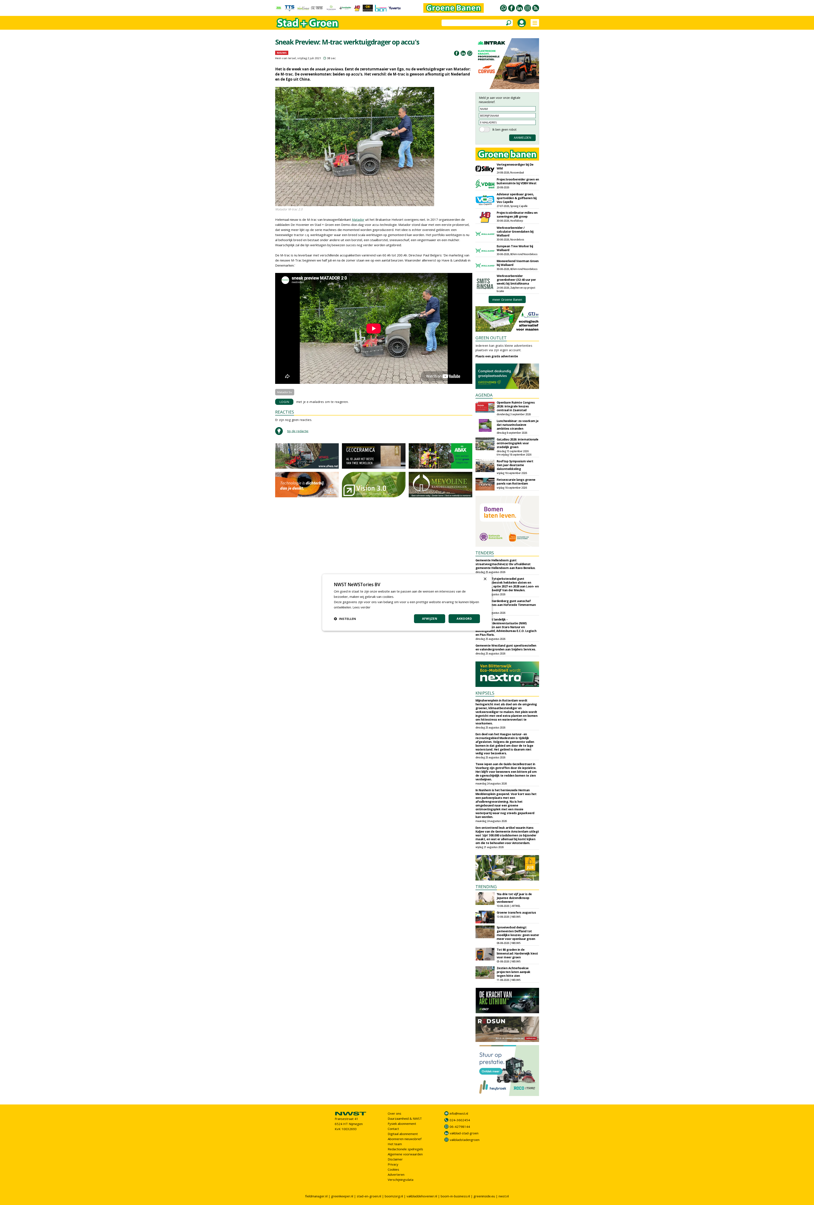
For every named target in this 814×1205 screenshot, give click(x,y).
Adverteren (396, 1174)
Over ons (394, 1113)
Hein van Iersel (285, 58)
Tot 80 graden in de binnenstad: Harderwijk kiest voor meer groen (517, 953)
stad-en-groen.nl (369, 1196)
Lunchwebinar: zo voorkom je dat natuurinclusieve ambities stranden (518, 425)
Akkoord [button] (464, 619)
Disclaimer (395, 1159)
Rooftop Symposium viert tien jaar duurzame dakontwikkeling (515, 465)
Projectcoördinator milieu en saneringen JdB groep (517, 214)
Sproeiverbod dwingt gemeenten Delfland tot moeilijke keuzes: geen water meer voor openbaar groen (518, 933)
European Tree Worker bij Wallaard (515, 248)
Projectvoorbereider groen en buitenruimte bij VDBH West (518, 181)
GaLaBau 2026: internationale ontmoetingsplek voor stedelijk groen (517, 443)
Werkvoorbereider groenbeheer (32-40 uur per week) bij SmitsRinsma (516, 279)
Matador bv (284, 392)
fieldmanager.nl (316, 1196)
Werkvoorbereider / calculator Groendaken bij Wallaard (515, 231)
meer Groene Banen (507, 299)
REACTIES (284, 412)
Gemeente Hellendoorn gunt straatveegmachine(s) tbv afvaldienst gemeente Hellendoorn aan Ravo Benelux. (505, 564)
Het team (395, 1144)
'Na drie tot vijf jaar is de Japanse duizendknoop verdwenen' (514, 898)
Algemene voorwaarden (405, 1154)
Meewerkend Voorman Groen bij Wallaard (518, 263)
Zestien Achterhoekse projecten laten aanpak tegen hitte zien (513, 972)
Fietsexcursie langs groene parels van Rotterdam (516, 481)
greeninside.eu (484, 1196)
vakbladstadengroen (464, 1140)
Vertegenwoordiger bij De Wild (515, 166)
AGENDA (484, 395)
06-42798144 (460, 1126)
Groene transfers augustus (516, 912)
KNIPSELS (484, 693)
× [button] (484, 579)
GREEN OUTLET (491, 338)
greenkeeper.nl (342, 1196)
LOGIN (284, 402)
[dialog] (407, 602)
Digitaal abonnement (403, 1134)
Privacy (393, 1164)
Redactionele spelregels (405, 1149)
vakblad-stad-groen (464, 1133)
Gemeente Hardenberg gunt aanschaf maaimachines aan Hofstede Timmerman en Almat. (505, 605)
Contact (393, 1129)
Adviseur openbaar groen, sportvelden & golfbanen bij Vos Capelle (517, 198)
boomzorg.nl (394, 1196)
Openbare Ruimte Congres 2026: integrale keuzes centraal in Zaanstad (516, 406)
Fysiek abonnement (402, 1123)
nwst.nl (504, 1196)
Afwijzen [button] (429, 619)
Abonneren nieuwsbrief (404, 1139)
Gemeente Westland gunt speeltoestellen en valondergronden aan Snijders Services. (505, 647)
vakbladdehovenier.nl (422, 1196)
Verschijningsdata (400, 1179)
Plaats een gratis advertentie (496, 356)
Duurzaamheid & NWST (405, 1118)
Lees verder (362, 607)
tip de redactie (297, 431)
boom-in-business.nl (455, 1196)
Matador (358, 219)
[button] (345, 618)
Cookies (393, 1169)
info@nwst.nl (459, 1113)
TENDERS (484, 553)
